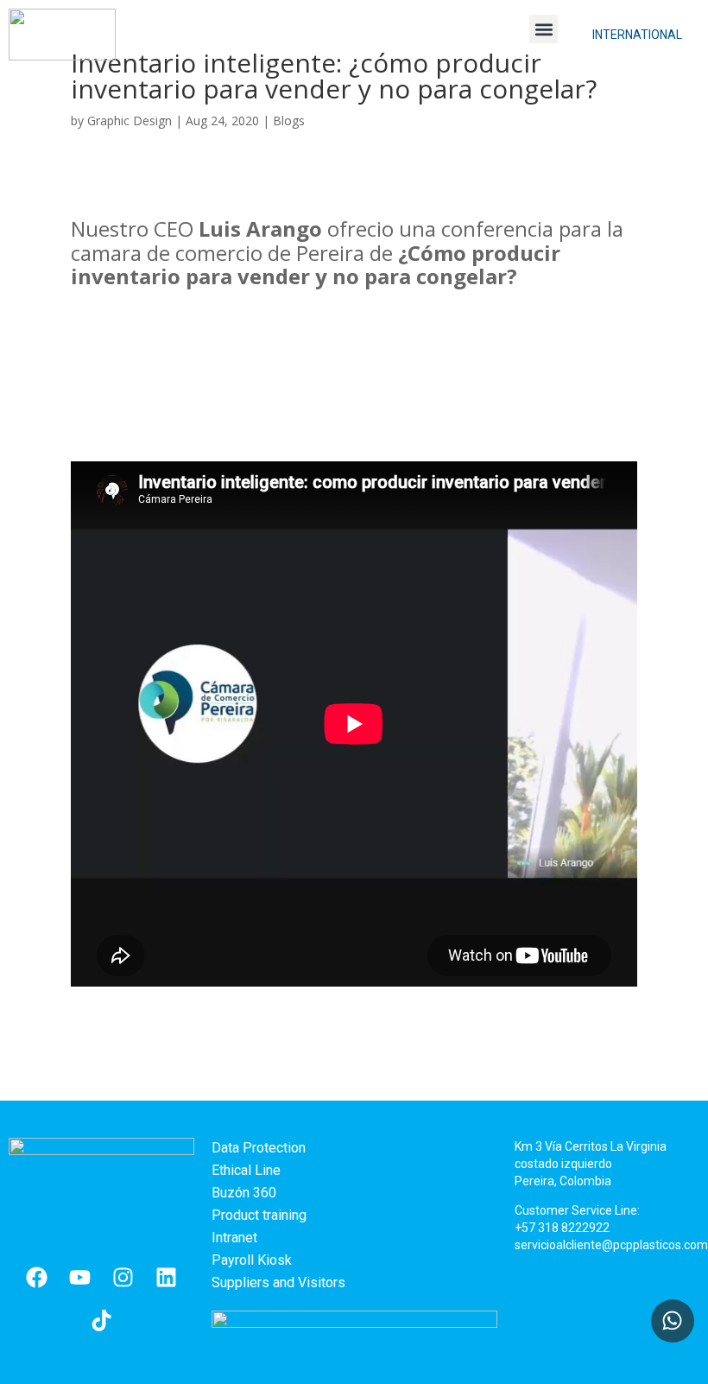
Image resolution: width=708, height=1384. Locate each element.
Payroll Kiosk (252, 1260)
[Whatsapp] (672, 1321)
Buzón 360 (244, 1192)
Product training (259, 1215)
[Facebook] (36, 1276)
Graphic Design (129, 120)
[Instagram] (122, 1276)
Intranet (234, 1237)
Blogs (289, 120)
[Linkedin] (165, 1276)
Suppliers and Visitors (278, 1282)
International (637, 34)
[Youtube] (79, 1276)
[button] (543, 29)
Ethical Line (246, 1170)
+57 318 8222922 (562, 1228)
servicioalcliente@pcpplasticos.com (611, 1245)
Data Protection (259, 1148)
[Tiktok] (101, 1320)
